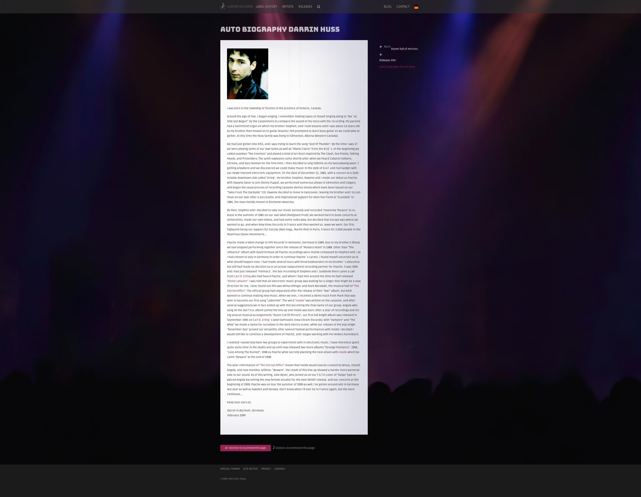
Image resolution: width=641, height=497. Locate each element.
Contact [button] (402, 7)
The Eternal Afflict (271, 365)
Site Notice (250, 468)
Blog (387, 7)
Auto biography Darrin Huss (397, 67)
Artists (287, 7)
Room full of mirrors (401, 48)
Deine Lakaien (237, 281)
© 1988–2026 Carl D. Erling (233, 479)
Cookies (279, 468)
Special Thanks (230, 468)
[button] (319, 6)
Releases (305, 7)
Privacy (266, 468)
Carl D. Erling (242, 276)
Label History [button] (266, 7)
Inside (300, 300)
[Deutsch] (416, 6)
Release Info (387, 60)
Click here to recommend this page (247, 448)
